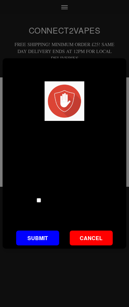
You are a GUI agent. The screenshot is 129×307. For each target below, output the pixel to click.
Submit (37, 238)
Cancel (91, 238)
